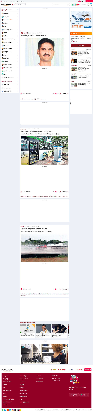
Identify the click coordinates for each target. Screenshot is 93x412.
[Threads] (18, 410)
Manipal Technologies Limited (84, 410)
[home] (6, 4)
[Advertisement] (44, 20)
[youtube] (8, 410)
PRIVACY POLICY (56, 378)
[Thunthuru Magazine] (79, 369)
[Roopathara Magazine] (62, 369)
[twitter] (15, 410)
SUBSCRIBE (89, 1)
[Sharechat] (20, 410)
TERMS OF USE (56, 381)
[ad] (81, 19)
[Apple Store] (74, 394)
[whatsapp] (2, 410)
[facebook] (5, 410)
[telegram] (10, 410)
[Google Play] (84, 394)
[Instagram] (13, 410)
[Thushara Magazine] (70, 369)
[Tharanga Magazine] (53, 369)
